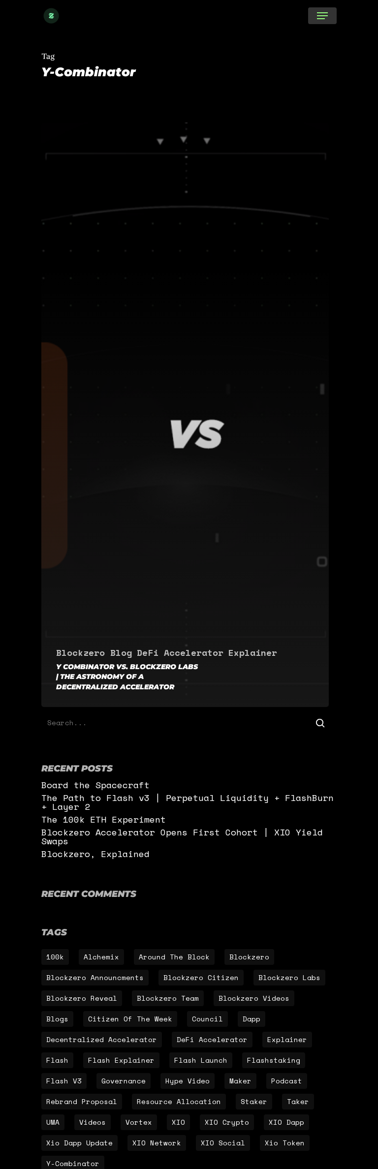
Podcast (286, 1081)
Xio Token (285, 1143)
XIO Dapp (286, 1122)
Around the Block (174, 957)
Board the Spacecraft (95, 784)
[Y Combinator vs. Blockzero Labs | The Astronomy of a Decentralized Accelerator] (185, 415)
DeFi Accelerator (180, 652)
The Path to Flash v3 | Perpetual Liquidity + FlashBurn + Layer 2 (187, 802)
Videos (92, 1122)
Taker (298, 1101)
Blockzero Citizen (201, 977)
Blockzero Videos (254, 998)
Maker (240, 1081)
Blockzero (249, 957)
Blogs (57, 1019)
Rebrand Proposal (81, 1101)
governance (123, 1081)
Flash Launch (200, 1060)
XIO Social (223, 1143)
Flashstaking (273, 1060)
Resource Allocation (179, 1101)
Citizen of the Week (130, 1019)
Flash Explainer (121, 1060)
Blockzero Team (168, 998)
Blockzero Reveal (81, 998)
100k (55, 957)
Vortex (139, 1122)
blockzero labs (289, 977)
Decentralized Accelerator (101, 1039)
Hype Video (187, 1081)
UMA (53, 1122)
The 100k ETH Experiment (103, 819)
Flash (57, 1060)
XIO (178, 1122)
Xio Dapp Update (79, 1143)
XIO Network (156, 1143)
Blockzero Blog (94, 652)
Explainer (252, 652)
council (207, 1019)
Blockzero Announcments (95, 977)
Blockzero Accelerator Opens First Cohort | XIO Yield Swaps (182, 836)
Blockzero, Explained (95, 853)
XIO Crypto (227, 1122)
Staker (254, 1101)
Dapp (251, 1019)
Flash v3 (64, 1081)
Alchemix (101, 957)
